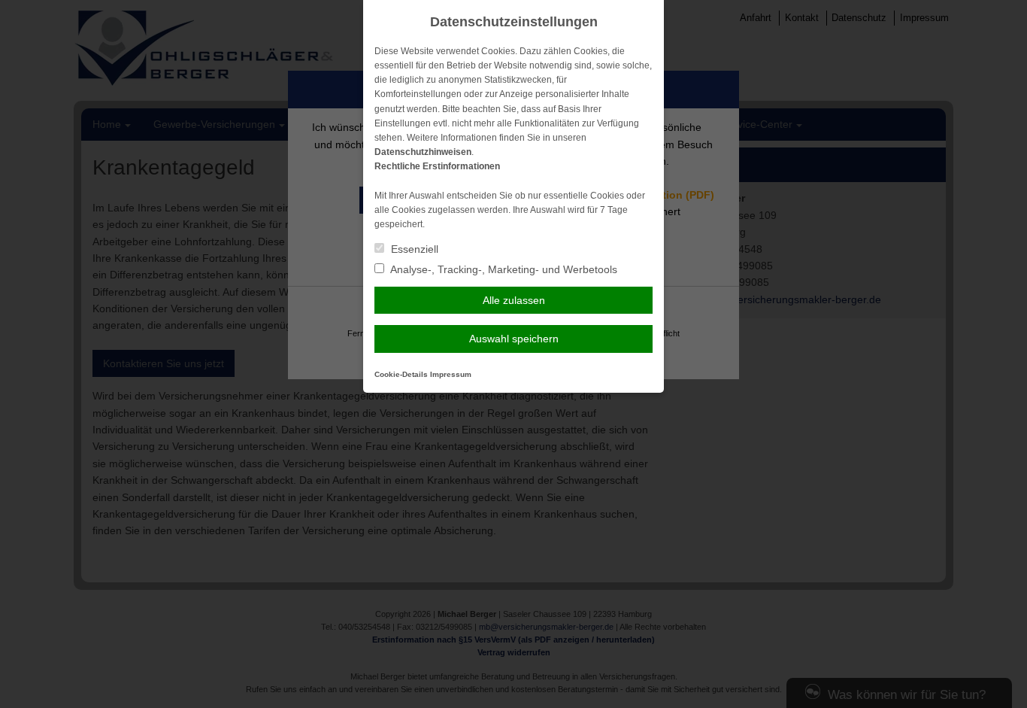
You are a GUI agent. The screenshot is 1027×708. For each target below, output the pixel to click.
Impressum (450, 374)
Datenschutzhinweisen (422, 152)
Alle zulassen (514, 300)
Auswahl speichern (514, 339)
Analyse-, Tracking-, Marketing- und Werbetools (502, 269)
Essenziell (413, 249)
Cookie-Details (401, 374)
